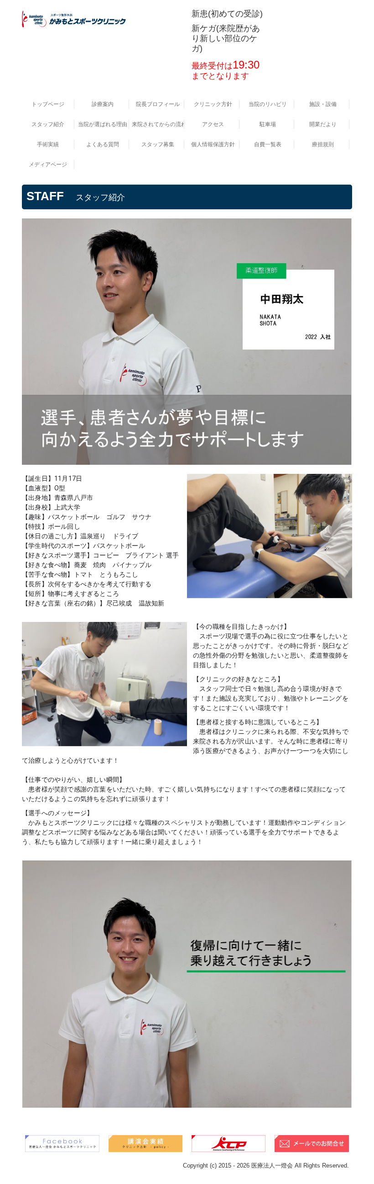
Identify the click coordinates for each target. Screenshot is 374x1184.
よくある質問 (102, 144)
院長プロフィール (158, 104)
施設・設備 (323, 104)
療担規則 (323, 144)
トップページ (47, 104)
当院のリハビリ (268, 104)
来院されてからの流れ (158, 124)
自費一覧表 (267, 144)
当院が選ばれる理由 (102, 124)
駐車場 (268, 124)
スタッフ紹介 (47, 124)
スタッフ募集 (157, 144)
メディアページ (48, 164)
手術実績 (48, 144)
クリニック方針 (213, 104)
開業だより (323, 124)
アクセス (213, 124)
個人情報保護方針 (213, 144)
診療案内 (103, 104)
